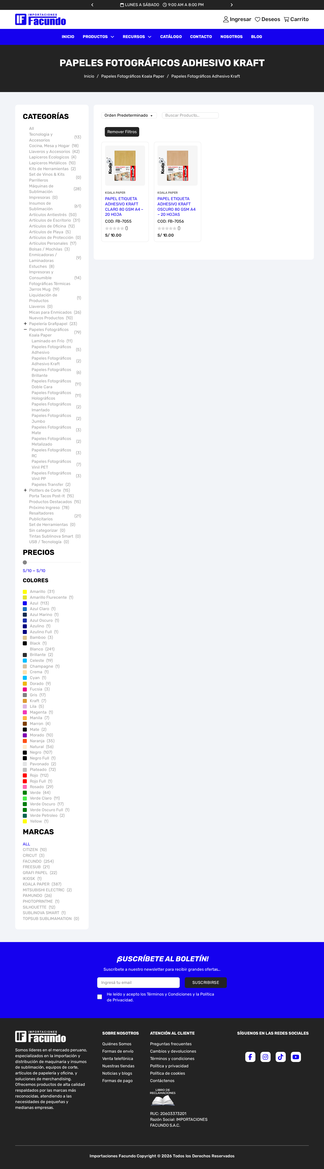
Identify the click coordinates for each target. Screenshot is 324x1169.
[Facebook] (250, 1057)
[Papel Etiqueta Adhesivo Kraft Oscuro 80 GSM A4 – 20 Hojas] (177, 166)
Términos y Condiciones (169, 994)
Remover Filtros (122, 131)
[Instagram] (265, 1057)
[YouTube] (296, 1057)
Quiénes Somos (116, 1043)
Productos (95, 36)
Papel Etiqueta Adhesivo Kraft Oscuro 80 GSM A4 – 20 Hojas (176, 206)
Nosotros (231, 36)
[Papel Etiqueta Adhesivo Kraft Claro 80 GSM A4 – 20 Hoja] (125, 166)
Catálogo (171, 36)
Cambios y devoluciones (173, 1051)
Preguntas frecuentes (171, 1043)
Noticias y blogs (117, 1073)
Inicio (68, 36)
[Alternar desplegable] (112, 37)
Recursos (134, 36)
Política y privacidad (169, 1066)
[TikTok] (281, 1057)
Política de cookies (167, 1073)
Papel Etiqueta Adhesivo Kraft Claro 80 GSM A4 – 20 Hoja (124, 206)
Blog (256, 36)
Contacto (201, 36)
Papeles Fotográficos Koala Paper (132, 76)
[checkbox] (99, 996)
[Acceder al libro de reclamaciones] (162, 1097)
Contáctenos (162, 1080)
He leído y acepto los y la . (160, 997)
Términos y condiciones (172, 1058)
